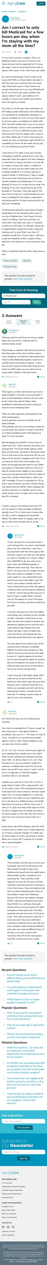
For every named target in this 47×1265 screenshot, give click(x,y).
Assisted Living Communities (12, 1190)
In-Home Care (7, 1183)
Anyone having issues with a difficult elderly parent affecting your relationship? (26, 978)
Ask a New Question (22, 278)
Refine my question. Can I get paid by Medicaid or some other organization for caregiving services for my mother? (25, 1052)
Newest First (23, 322)
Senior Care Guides (8, 1210)
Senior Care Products (9, 1217)
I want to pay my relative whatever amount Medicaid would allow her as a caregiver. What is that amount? (25, 1098)
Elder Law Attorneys (9, 1214)
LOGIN (41, 3)
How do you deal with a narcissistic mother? (25, 1026)
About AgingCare (8, 1235)
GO (36, 302)
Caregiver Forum (8, 1206)
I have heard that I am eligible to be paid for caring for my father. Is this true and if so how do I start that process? (25, 1083)
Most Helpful (9, 322)
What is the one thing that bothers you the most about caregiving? (25, 1035)
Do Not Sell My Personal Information (26, 1261)
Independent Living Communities (13, 1186)
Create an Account (8, 1231)
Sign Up (23, 1158)
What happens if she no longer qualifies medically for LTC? (23, 1001)
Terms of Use (33, 1259)
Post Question (23, 1127)
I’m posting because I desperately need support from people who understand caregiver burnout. (24, 990)
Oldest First (37, 322)
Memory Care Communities (11, 1194)
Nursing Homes (7, 1197)
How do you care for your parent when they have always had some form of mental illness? (25, 1016)
